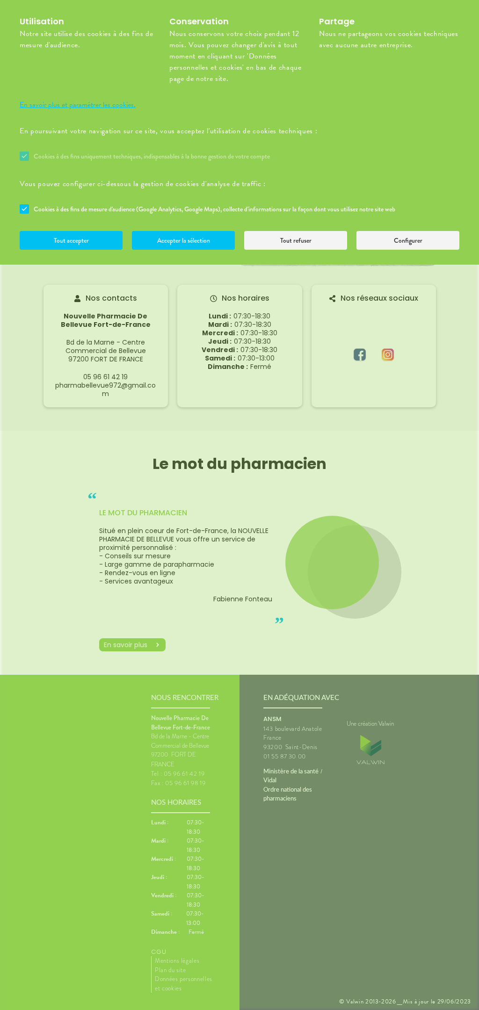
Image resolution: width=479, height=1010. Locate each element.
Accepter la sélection (183, 240)
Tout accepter (71, 240)
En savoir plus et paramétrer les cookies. (78, 104)
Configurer (408, 240)
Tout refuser (296, 240)
